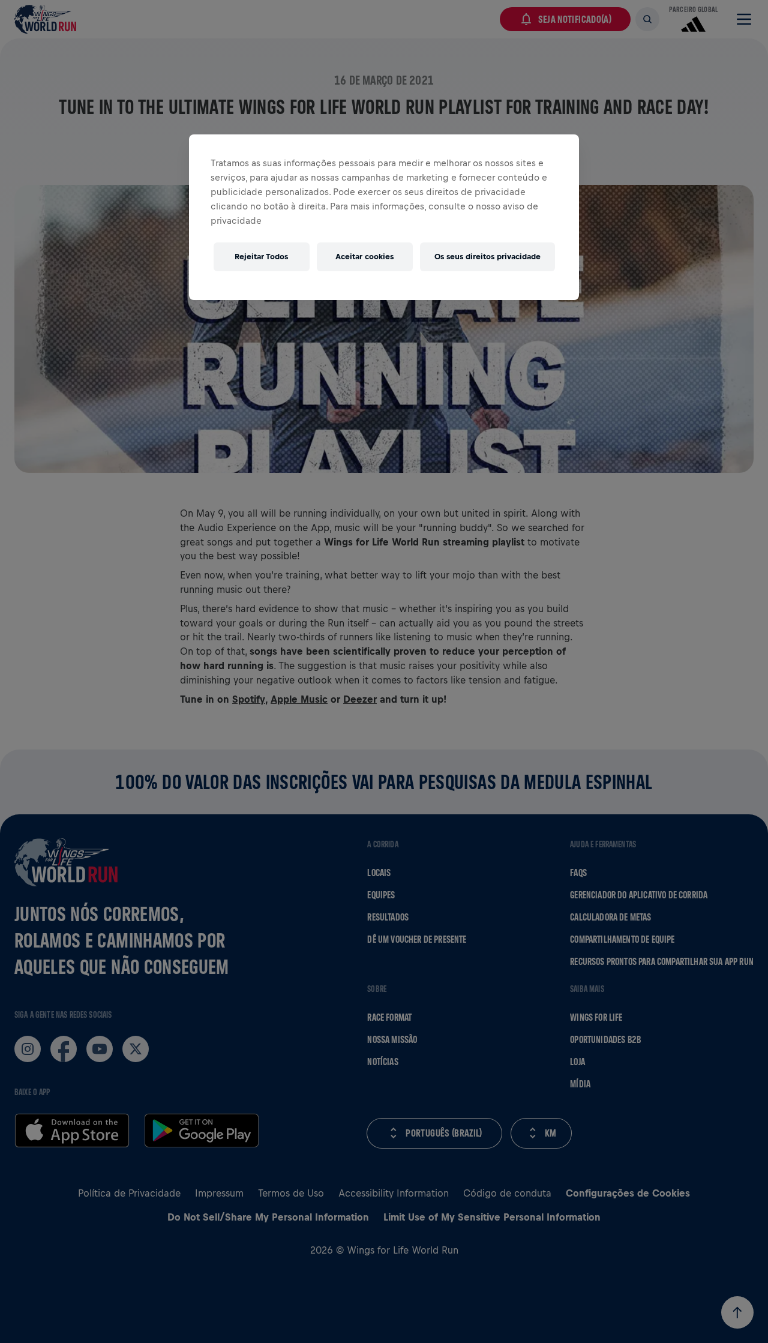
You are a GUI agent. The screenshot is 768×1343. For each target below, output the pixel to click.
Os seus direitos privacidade (487, 256)
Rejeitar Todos (261, 256)
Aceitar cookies (364, 256)
